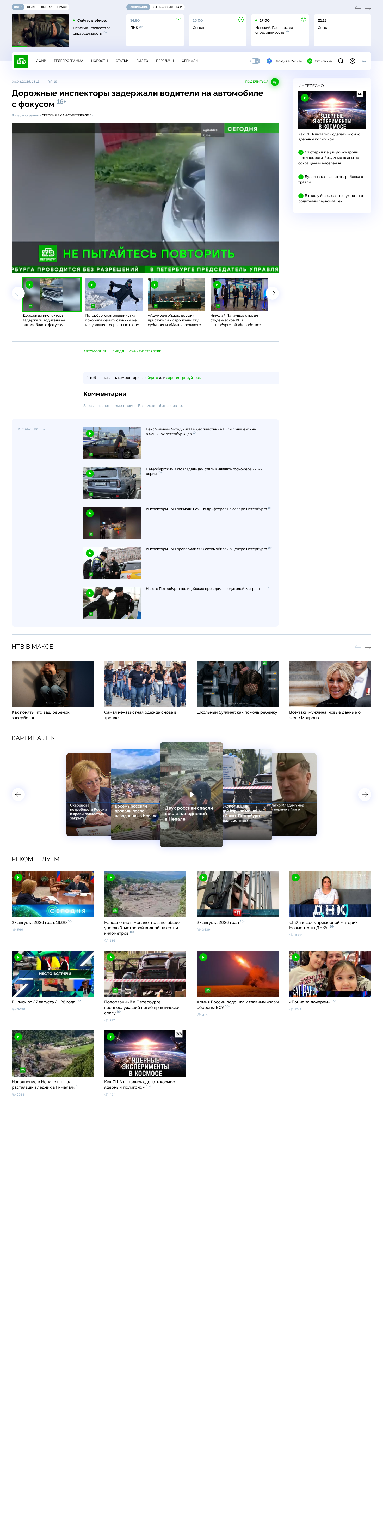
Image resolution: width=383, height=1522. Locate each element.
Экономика (323, 61)
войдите (150, 378)
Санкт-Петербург (145, 351)
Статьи (122, 61)
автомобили (95, 351)
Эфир (41, 61)
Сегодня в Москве (288, 61)
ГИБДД (118, 351)
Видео (142, 61)
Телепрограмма (68, 61)
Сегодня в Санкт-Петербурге (66, 115)
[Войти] (352, 61)
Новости (99, 61)
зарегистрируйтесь (183, 378)
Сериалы (190, 61)
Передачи (165, 61)
